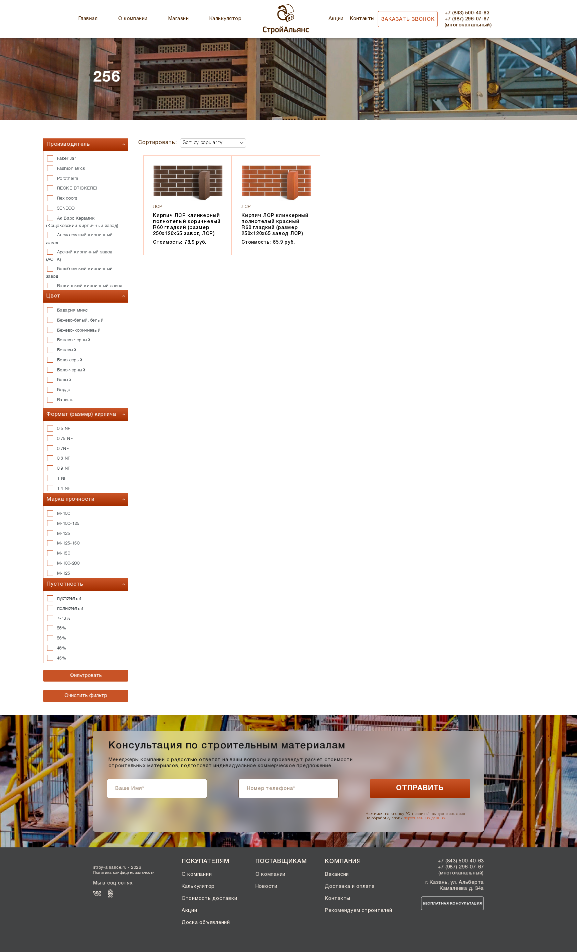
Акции (336, 18)
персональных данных (424, 818)
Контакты (362, 18)
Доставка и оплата (350, 886)
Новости (266, 886)
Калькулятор (225, 18)
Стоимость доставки (209, 898)
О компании (133, 18)
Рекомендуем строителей (358, 910)
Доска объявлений (206, 922)
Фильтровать (86, 675)
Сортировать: (157, 142)
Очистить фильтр (85, 695)
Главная (88, 18)
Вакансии (337, 874)
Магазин (178, 18)
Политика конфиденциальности (124, 872)
